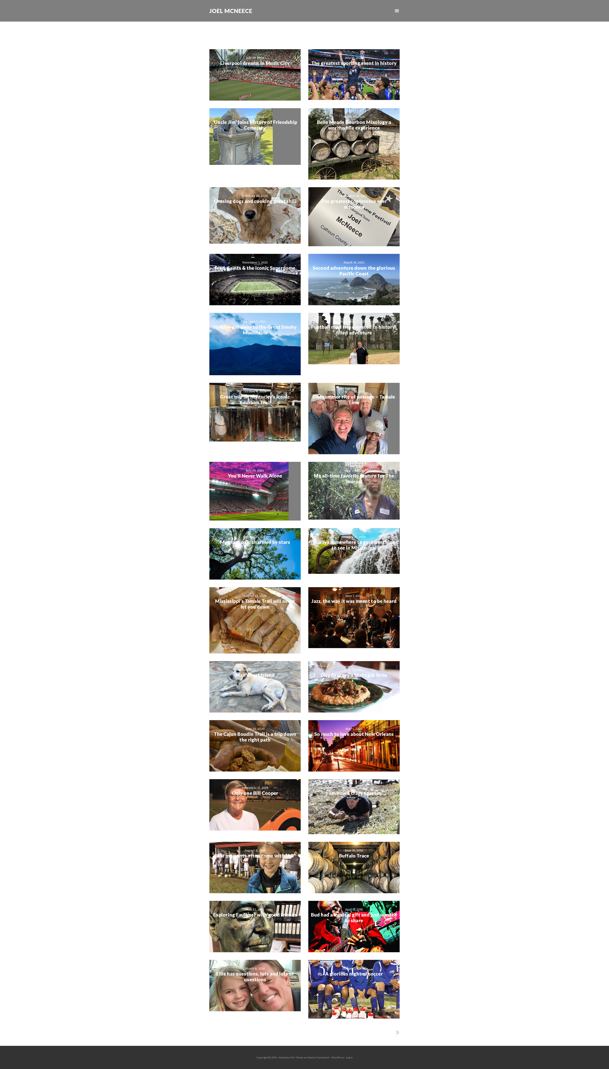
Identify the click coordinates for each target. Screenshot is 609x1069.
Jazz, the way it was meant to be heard (353, 601)
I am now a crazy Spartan (354, 793)
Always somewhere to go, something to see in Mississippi (354, 545)
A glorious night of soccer (354, 974)
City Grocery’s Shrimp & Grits (354, 675)
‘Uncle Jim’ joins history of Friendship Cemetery (255, 125)
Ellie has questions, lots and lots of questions (255, 976)
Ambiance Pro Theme (291, 1057)
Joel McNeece (230, 10)
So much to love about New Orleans (354, 734)
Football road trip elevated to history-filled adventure (354, 329)
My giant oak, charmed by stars (255, 542)
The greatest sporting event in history (354, 63)
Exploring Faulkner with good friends (255, 914)
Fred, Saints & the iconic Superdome (255, 268)
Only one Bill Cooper (255, 793)
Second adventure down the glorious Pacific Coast (354, 270)
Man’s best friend (255, 675)
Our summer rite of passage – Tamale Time (354, 399)
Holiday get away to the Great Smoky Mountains (255, 329)
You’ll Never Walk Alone (255, 475)
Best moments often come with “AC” (255, 855)
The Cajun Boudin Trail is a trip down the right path (255, 736)
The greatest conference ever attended (354, 204)
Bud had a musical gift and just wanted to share (354, 917)
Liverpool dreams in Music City (255, 63)
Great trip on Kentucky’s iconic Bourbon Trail (255, 399)
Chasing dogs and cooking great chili (255, 201)
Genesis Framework (318, 1057)
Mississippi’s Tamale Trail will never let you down (255, 604)
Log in (349, 1057)
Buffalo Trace (354, 855)
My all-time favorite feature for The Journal (354, 478)
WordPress (337, 1057)
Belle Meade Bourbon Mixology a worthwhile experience (354, 125)
